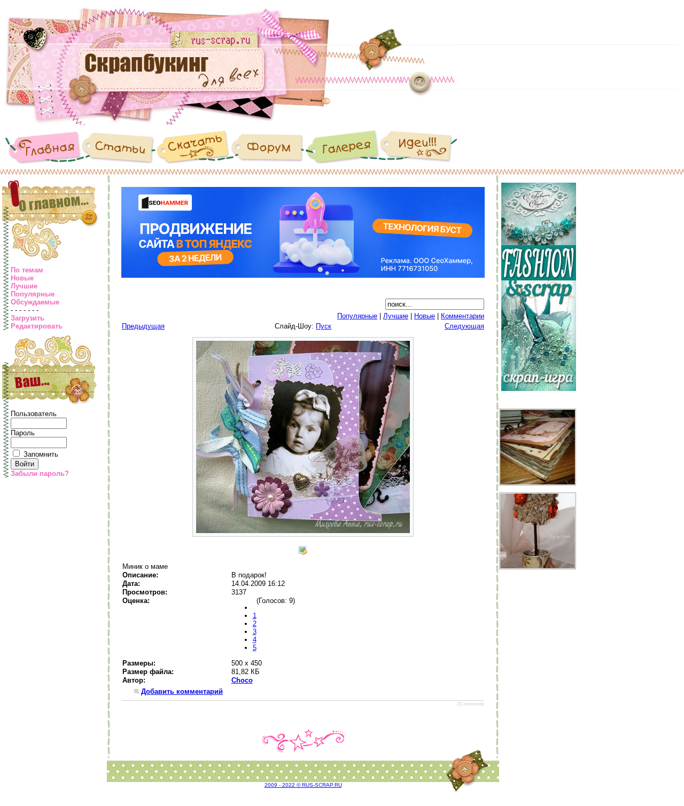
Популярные (33, 294)
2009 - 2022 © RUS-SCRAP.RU (303, 785)
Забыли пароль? (40, 473)
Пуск (323, 326)
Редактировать (37, 326)
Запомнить (41, 454)
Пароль (23, 433)
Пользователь (34, 414)
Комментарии (462, 316)
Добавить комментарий (182, 691)
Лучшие (24, 286)
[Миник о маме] (303, 534)
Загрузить (27, 318)
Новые (22, 278)
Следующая (464, 326)
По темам (27, 270)
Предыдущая (143, 326)
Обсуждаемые (35, 302)
